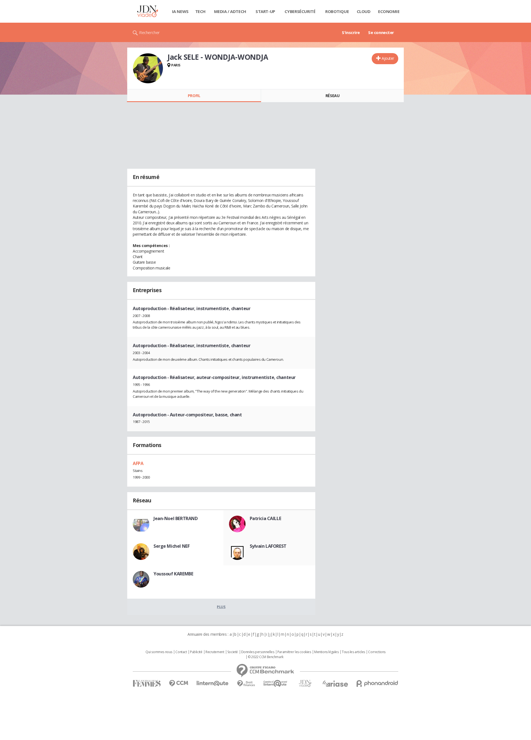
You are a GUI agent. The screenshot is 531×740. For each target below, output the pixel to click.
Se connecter (381, 32)
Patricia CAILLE (265, 518)
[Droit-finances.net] (246, 683)
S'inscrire (351, 32)
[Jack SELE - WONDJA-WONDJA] (148, 68)
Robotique (337, 11)
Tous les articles (353, 652)
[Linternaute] (213, 683)
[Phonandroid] (377, 683)
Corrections (376, 652)
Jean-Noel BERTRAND (175, 518)
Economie (389, 11)
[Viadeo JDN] (305, 683)
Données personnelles (257, 652)
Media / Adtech (230, 11)
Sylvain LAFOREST (268, 546)
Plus (221, 606)
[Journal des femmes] (147, 683)
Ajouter (388, 58)
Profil (194, 95)
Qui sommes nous (158, 652)
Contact (181, 652)
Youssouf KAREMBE (173, 574)
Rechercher (149, 32)
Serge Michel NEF (171, 546)
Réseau (332, 95)
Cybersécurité (300, 11)
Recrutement (214, 652)
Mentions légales (326, 652)
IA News (180, 11)
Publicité (196, 652)
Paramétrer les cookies (294, 652)
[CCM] (178, 683)
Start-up (265, 11)
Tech (200, 11)
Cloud (364, 11)
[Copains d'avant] (276, 683)
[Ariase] (335, 684)
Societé (232, 652)
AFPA (138, 463)
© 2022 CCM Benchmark (265, 657)
